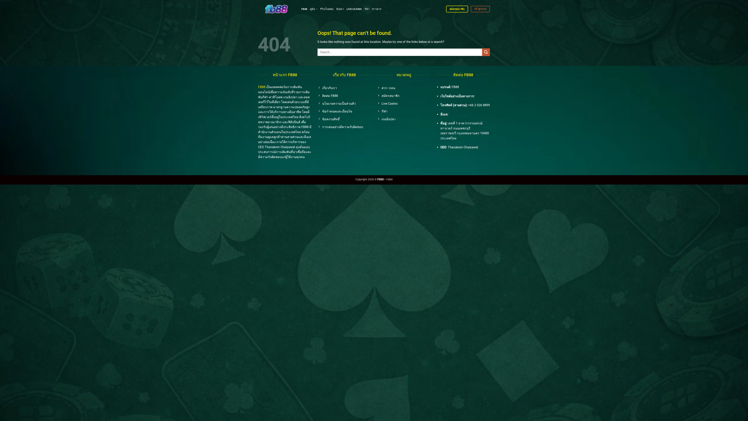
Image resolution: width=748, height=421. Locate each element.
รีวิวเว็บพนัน (326, 9)
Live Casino (354, 9)
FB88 (304, 9)
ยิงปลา (340, 9)
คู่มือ (312, 9)
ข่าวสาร (376, 9)
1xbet (389, 179)
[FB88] (276, 9)
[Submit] (486, 52)
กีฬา (367, 9)
